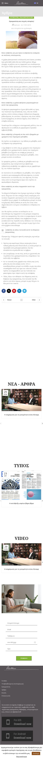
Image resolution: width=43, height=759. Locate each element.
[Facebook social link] (4, 291)
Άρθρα (4, 690)
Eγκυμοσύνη (14, 17)
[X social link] (9, 291)
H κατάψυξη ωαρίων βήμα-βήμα (21, 503)
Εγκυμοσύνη (6, 687)
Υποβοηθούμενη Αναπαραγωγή (12, 684)
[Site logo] (21, 3)
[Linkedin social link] (19, 291)
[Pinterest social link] (14, 291)
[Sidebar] (2, 230)
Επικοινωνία (6, 696)
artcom (17, 25)
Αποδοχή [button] (36, 753)
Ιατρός (4, 693)
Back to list (21, 300)
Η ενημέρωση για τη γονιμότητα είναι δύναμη (21, 415)
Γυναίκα (4, 681)
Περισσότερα (21, 756)
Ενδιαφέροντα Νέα (26, 17)
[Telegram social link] (24, 291)
